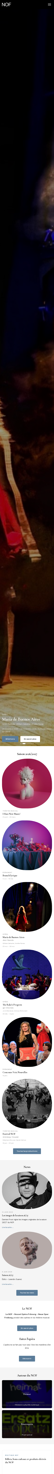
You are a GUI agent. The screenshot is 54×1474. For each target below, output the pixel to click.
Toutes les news (27, 1293)
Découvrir (27, 1359)
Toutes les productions (27, 1151)
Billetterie (10, 739)
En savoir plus (30, 739)
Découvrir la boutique (19, 1470)
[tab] (23, 743)
